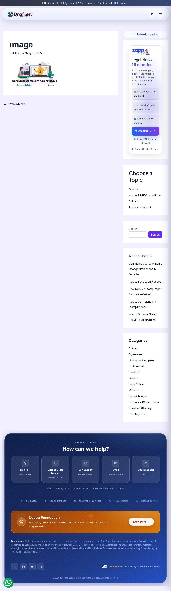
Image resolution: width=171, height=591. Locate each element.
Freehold (134, 372)
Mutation (134, 390)
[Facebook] (14, 566)
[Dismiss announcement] (166, 3)
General (134, 189)
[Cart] (152, 14)
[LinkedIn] (40, 566)
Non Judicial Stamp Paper (144, 402)
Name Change (137, 396)
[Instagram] (23, 566)
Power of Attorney (140, 408)
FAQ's (121, 488)
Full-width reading (147, 34)
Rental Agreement (140, 207)
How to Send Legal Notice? (145, 281)
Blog (49, 488)
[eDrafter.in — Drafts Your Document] (20, 14)
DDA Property (137, 366)
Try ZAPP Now (145, 131)
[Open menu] (160, 14)
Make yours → (122, 3)
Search (133, 229)
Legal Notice (136, 384)
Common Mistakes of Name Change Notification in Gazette (145, 269)
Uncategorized (138, 414)
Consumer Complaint (142, 360)
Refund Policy (81, 488)
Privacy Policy (63, 488)
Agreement (136, 354)
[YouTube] (32, 566)
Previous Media (15, 104)
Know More (139, 521)
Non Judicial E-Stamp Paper (145, 195)
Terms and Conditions (103, 488)
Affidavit (134, 201)
